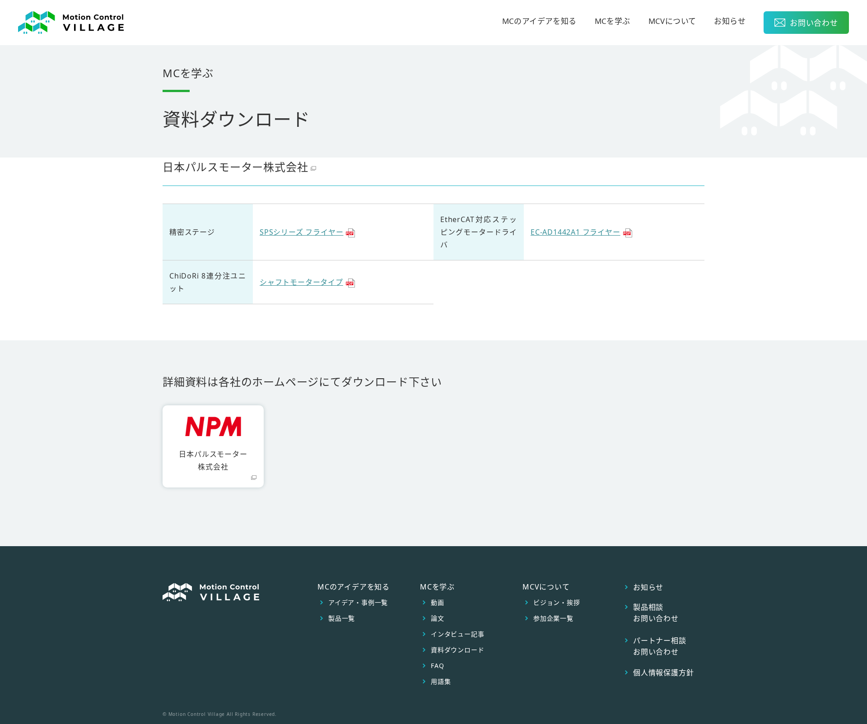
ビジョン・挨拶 (556, 602)
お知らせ (730, 21)
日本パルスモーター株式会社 (235, 166)
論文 (437, 618)
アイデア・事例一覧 (358, 602)
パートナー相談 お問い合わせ (659, 646)
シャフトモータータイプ (301, 282)
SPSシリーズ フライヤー (301, 232)
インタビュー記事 (457, 634)
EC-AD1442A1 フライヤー (575, 232)
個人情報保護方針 (663, 672)
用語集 (441, 681)
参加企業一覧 (553, 618)
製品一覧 (341, 618)
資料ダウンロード (457, 650)
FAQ (437, 666)
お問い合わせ (814, 23)
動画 (437, 602)
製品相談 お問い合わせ (656, 612)
